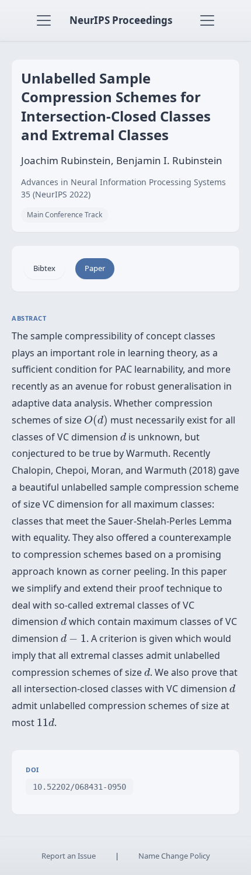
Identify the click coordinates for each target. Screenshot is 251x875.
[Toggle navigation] (43, 20)
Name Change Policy (174, 855)
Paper (95, 268)
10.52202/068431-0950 (79, 786)
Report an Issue (68, 855)
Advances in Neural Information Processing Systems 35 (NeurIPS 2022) (123, 188)
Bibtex (44, 268)
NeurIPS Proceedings (120, 20)
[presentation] (96, 420)
